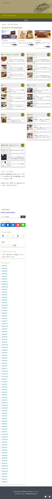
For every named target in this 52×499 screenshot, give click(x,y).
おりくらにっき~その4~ (26, 42)
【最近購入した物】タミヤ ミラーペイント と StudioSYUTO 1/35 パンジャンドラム (42, 129)
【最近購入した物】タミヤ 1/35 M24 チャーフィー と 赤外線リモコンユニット (41, 121)
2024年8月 (4, 308)
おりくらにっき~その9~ (9, 42)
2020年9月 (4, 410)
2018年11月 (5, 468)
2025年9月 (4, 289)
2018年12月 (5, 466)
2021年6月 (4, 387)
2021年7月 (4, 384)
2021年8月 (4, 381)
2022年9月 (4, 350)
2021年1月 (4, 400)
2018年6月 (4, 481)
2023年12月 (5, 326)
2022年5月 (4, 358)
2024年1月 (4, 323)
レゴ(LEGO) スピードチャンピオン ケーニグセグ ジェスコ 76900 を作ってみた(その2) (15, 98)
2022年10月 (5, 347)
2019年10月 (5, 439)
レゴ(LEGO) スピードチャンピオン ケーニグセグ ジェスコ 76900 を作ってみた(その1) (15, 106)
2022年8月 (4, 352)
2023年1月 (4, 342)
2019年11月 (5, 437)
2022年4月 (4, 360)
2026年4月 (4, 273)
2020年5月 (4, 421)
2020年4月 (4, 423)
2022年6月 (4, 355)
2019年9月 (4, 442)
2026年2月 (4, 279)
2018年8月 (4, 476)
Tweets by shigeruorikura (8, 212)
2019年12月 (5, 434)
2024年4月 (4, 316)
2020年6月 (4, 418)
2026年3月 (4, 276)
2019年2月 (4, 460)
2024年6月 (4, 310)
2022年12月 (5, 344)
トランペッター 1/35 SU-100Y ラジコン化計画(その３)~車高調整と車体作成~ (42, 77)
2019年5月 (4, 452)
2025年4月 (4, 300)
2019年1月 (4, 463)
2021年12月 (5, 371)
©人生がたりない (20, 493)
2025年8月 (4, 292)
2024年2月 (4, 321)
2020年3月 (4, 426)
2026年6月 (4, 268)
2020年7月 (4, 416)
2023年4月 (4, 339)
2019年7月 (4, 447)
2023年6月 (4, 334)
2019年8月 (4, 445)
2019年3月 (4, 458)
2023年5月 (4, 337)
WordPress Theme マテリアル (30, 491)
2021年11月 (5, 373)
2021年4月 (4, 392)
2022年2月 (4, 366)
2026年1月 (4, 281)
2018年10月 (5, 471)
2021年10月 (5, 376)
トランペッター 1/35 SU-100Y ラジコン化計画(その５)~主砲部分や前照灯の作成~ (42, 61)
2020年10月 (5, 408)
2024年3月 (4, 318)
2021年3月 (4, 395)
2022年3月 (4, 363)
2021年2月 (4, 397)
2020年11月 (5, 405)
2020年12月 (5, 402)
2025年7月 (4, 294)
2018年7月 (4, 479)
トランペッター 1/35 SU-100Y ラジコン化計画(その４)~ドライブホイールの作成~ (42, 69)
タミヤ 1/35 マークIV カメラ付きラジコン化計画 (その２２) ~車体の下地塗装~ (15, 61)
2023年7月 (4, 331)
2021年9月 (4, 379)
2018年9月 (4, 474)
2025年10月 (5, 287)
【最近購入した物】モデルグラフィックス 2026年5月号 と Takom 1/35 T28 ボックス (41, 137)
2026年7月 (4, 265)
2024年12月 (5, 305)
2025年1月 (4, 302)
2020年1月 (4, 431)
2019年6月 (4, 450)
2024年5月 (4, 313)
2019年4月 (4, 455)
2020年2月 (4, 429)
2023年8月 (4, 329)
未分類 (15, 44)
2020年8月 (4, 413)
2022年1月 (4, 368)
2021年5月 (4, 389)
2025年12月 (5, 284)
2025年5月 (4, 297)
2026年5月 (4, 271)
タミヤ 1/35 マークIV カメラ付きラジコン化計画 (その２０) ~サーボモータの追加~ (15, 76)
